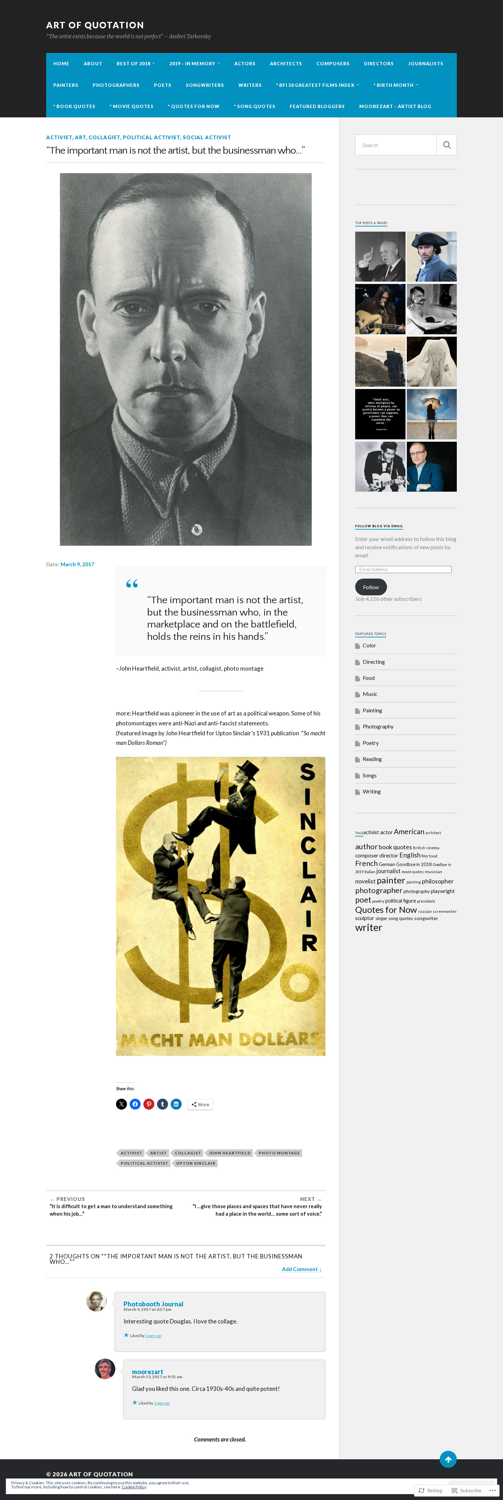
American (409, 831)
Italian (369, 871)
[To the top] (448, 1459)
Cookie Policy (134, 1486)
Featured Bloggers (317, 106)
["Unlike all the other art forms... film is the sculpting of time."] (432, 309)
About (93, 63)
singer (381, 918)
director (388, 855)
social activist (207, 137)
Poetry (371, 742)
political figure (400, 901)
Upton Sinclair (196, 1163)
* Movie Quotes (132, 106)
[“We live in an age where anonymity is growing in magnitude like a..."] (432, 362)
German (387, 864)
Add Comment (300, 1269)
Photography (378, 726)
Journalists (425, 63)
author (366, 846)
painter (391, 880)
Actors (245, 63)
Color (369, 645)
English (410, 855)
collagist (104, 137)
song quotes (400, 918)
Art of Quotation (95, 25)
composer (366, 855)
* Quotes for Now (194, 106)
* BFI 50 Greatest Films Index (315, 85)
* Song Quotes (254, 106)
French (366, 863)
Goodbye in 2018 (414, 864)
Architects (286, 63)
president (426, 901)
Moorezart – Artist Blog (395, 106)
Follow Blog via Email (379, 526)
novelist (365, 881)
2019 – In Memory (192, 63)
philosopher (438, 881)
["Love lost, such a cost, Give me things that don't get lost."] (380, 309)
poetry (378, 901)
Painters (65, 85)
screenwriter (445, 911)
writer (369, 927)
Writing (372, 791)
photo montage (279, 1153)
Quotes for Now (386, 909)
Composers (333, 63)
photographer (378, 890)
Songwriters (205, 85)
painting (414, 882)
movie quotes (413, 871)
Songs (370, 775)
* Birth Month (394, 85)
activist (59, 137)
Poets (162, 85)
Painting (372, 710)
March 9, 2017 (77, 564)
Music (370, 693)
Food (369, 677)
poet (363, 899)
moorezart (148, 1371)
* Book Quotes (74, 106)
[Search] (446, 144)
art (80, 137)
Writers (250, 85)
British (419, 847)
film (425, 856)
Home (61, 63)
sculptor (364, 918)
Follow (371, 587)
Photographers (116, 85)
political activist (151, 137)
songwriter (426, 918)
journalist (388, 871)
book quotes (395, 847)
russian (425, 911)
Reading (372, 758)
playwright (443, 891)
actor (386, 832)
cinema (432, 847)
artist (158, 1153)
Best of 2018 (133, 63)
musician (433, 871)
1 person (153, 1335)
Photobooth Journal (153, 1304)
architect (433, 832)
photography (416, 891)
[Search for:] (406, 144)
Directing (374, 661)
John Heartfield (230, 1153)
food (433, 855)
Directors (379, 63)
